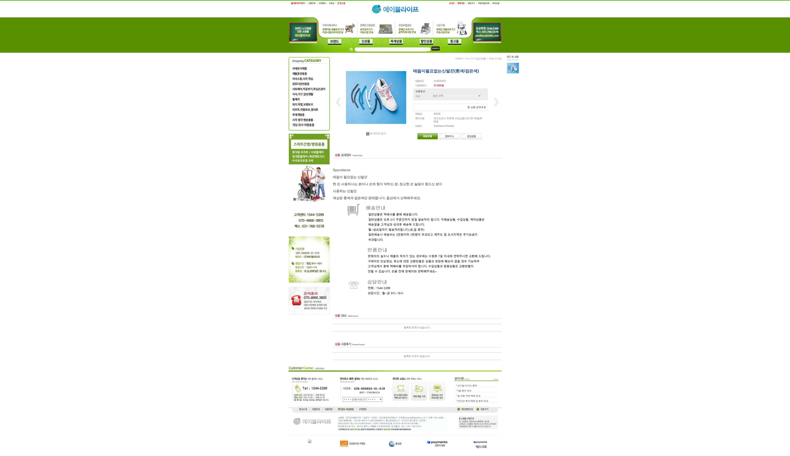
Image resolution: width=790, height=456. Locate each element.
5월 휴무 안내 (464, 390)
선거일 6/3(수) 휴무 (467, 385)
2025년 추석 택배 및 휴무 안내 (473, 401)
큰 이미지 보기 (378, 133)
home (458, 58)
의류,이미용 (495, 58)
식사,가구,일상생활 (475, 58)
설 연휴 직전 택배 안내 (469, 396)
